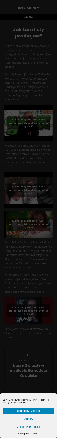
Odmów (28, 418)
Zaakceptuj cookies (28, 410)
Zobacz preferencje (28, 426)
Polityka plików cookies (27, 434)
